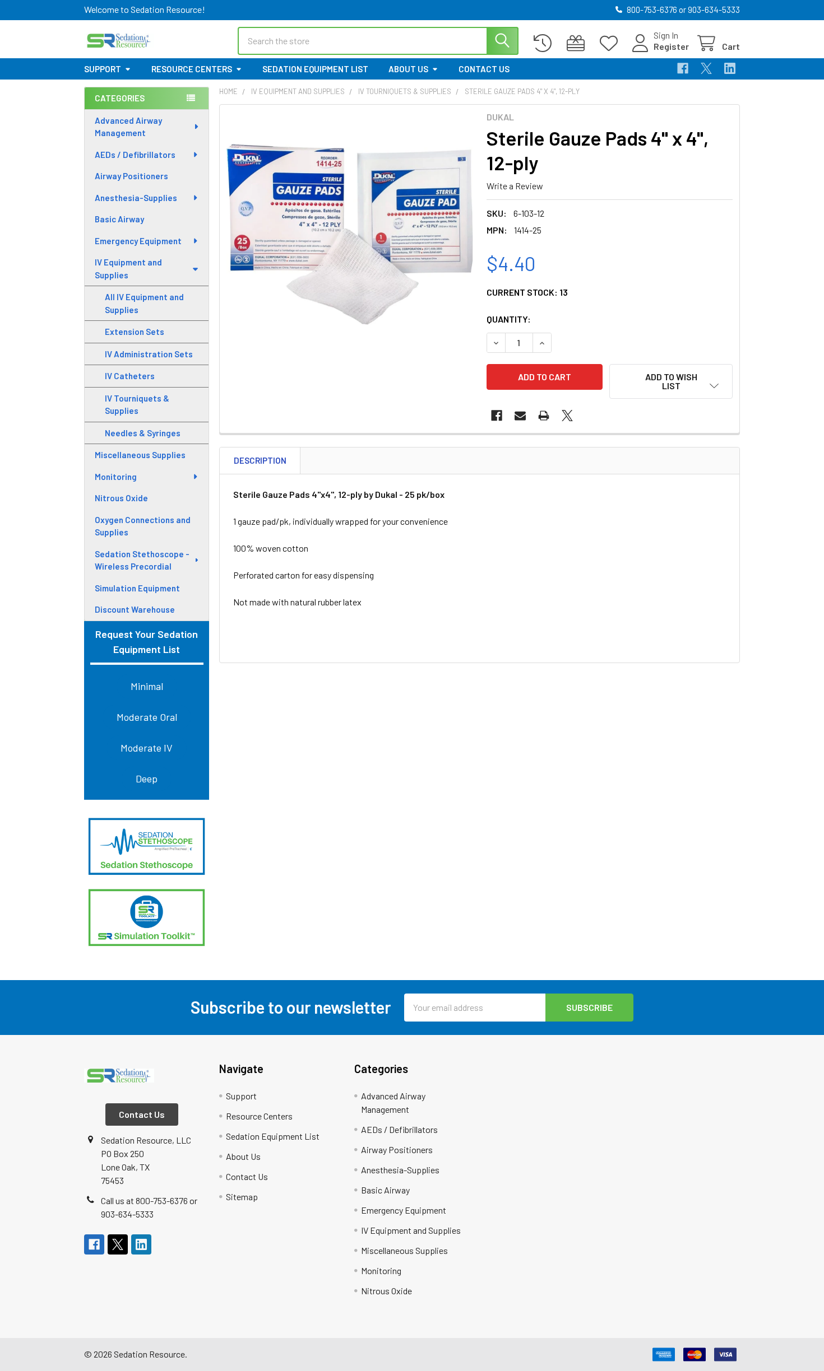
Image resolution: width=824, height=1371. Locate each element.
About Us (408, 69)
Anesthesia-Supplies (136, 198)
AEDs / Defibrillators (135, 155)
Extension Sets (134, 332)
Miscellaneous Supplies (140, 455)
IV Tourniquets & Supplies (137, 404)
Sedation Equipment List (315, 69)
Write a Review (515, 185)
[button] (146, 846)
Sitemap (242, 1196)
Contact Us (484, 69)
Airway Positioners (131, 176)
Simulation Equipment (137, 588)
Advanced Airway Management (128, 126)
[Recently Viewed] (545, 43)
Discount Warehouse (135, 609)
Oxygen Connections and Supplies (143, 526)
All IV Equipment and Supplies (144, 303)
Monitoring (116, 477)
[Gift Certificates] (578, 43)
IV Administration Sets (149, 354)
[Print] (544, 415)
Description (260, 460)
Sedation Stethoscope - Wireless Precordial (142, 560)
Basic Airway (119, 219)
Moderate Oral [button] (147, 717)
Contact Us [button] (142, 1114)
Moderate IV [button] (147, 748)
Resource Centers (191, 69)
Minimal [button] (147, 686)
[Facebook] (683, 68)
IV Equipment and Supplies (128, 268)
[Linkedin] (730, 68)
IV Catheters (130, 376)
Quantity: (509, 319)
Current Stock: (527, 292)
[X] (706, 68)
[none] (349, 234)
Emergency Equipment (138, 241)
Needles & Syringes (142, 433)
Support (102, 69)
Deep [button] (147, 778)
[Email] (520, 415)
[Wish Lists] (611, 43)
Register (671, 46)
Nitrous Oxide (121, 498)
